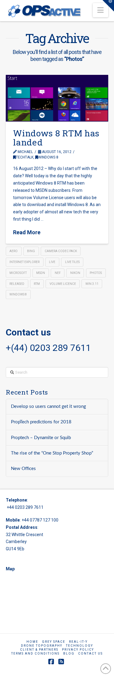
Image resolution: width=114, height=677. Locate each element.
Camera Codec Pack (61, 251)
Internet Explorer (24, 262)
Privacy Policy (78, 649)
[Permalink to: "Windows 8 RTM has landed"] (57, 98)
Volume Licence (63, 283)
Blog (68, 653)
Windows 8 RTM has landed (56, 138)
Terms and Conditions (35, 653)
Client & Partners (39, 649)
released (16, 283)
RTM (37, 283)
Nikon (75, 273)
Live (52, 262)
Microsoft (18, 273)
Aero (13, 251)
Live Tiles (72, 262)
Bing (31, 251)
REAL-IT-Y (78, 641)
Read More (26, 232)
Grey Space (53, 641)
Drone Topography (41, 645)
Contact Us (90, 653)
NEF (58, 273)
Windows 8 (48, 157)
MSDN (40, 273)
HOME (32, 641)
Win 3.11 (91, 283)
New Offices (23, 468)
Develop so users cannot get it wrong (48, 406)
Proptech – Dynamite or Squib (41, 437)
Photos (96, 273)
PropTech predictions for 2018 (41, 422)
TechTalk (24, 157)
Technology (79, 645)
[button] (100, 10)
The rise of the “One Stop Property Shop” (52, 453)
